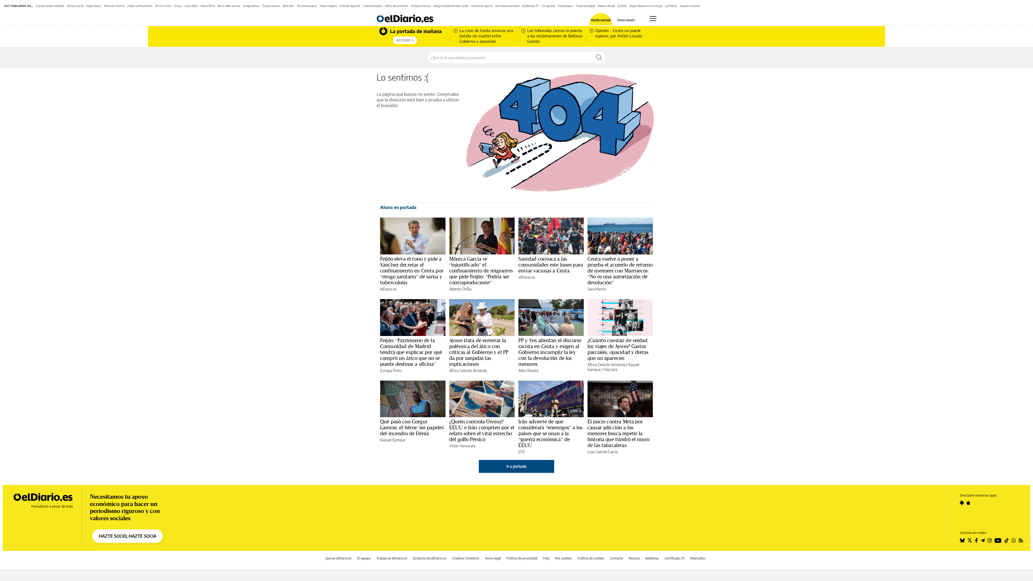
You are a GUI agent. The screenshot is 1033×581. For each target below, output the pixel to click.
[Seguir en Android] (962, 502)
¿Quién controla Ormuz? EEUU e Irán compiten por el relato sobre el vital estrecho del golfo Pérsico (481, 430)
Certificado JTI (675, 558)
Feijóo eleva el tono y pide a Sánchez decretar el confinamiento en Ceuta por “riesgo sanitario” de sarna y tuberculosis (411, 271)
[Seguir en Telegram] (983, 540)
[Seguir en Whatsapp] (1014, 540)
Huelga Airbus (251, 6)
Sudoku (622, 6)
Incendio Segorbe (349, 6)
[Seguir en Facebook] (976, 540)
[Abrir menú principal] (653, 18)
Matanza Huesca (421, 6)
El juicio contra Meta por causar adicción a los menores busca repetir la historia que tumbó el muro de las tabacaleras (618, 433)
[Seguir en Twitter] (969, 540)
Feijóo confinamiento (140, 6)
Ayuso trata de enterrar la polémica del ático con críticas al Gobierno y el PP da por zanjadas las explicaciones (478, 352)
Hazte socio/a (601, 20)
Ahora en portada (398, 207)
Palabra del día (606, 6)
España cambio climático (50, 6)
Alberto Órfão (460, 289)
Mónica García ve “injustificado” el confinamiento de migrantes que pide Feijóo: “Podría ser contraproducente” (481, 271)
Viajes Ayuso (93, 6)
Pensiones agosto (482, 6)
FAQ (546, 558)
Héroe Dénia (207, 6)
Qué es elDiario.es (339, 558)
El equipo (364, 558)
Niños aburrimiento (396, 6)
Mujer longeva (328, 6)
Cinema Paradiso (373, 6)
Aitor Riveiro (528, 370)
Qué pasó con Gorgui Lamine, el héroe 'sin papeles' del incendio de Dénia (412, 427)
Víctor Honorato (462, 446)
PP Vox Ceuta (163, 6)
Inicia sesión (626, 20)
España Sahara (271, 6)
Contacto (616, 558)
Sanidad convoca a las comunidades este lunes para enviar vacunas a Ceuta (550, 265)
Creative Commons (465, 558)
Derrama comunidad (507, 6)
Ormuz (178, 6)
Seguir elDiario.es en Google (645, 6)
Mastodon (697, 558)
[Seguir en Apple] (968, 502)
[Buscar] (599, 57)
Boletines (652, 558)
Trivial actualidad (585, 6)
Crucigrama (548, 6)
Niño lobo (288, 6)
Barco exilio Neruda (229, 6)
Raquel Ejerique (392, 440)
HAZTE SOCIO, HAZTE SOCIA (127, 536)
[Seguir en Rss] (1021, 540)
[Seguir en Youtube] (998, 540)
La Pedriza (671, 6)
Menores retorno (114, 6)
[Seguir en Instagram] (990, 540)
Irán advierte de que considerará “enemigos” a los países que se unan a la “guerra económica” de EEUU (550, 433)
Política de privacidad (522, 558)
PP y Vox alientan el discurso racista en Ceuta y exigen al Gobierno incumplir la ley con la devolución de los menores (549, 352)
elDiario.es (388, 289)
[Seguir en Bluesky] (962, 540)
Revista (634, 558)
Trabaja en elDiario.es (391, 558)
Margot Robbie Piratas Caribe (451, 6)
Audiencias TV (530, 6)
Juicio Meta (191, 6)
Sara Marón (597, 289)
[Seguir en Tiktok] (1006, 540)
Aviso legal (493, 558)
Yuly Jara (610, 369)
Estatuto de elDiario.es (429, 558)
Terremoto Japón (307, 6)
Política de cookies (591, 558)
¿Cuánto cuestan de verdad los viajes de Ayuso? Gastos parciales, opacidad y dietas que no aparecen (618, 349)
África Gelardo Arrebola (468, 370)
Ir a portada (516, 466)
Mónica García (75, 6)
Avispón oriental (689, 6)
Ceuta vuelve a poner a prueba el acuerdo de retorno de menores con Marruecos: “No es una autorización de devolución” (620, 271)
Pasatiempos (565, 6)
